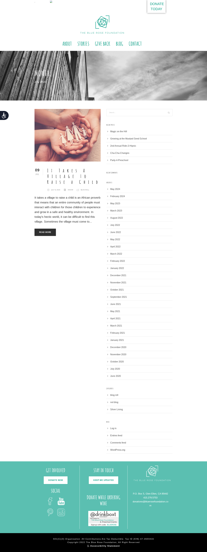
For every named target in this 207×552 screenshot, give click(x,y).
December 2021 (118, 275)
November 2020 (118, 354)
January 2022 (117, 268)
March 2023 (116, 210)
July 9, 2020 (55, 190)
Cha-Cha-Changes (119, 153)
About (67, 43)
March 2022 (116, 254)
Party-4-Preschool (119, 160)
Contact (135, 43)
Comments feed (118, 442)
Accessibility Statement (105, 546)
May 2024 (115, 189)
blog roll (85, 190)
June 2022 (115, 232)
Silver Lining (116, 409)
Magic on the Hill (118, 131)
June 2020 (115, 376)
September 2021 (118, 297)
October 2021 (117, 290)
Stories (83, 43)
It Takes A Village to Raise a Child (74, 176)
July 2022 (115, 225)
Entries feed (116, 435)
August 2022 (116, 218)
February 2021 (117, 333)
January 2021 (117, 340)
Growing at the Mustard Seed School (128, 138)
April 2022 (115, 246)
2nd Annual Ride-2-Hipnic (123, 146)
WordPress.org (117, 450)
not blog (114, 402)
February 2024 (117, 196)
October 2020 (117, 361)
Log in (113, 428)
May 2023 (115, 203)
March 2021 (116, 325)
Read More (45, 232)
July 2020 (115, 369)
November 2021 (118, 282)
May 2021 (115, 311)
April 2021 (115, 318)
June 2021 (115, 304)
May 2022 (115, 239)
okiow (70, 190)
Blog (119, 43)
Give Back (102, 43)
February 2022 (117, 261)
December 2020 (118, 347)
